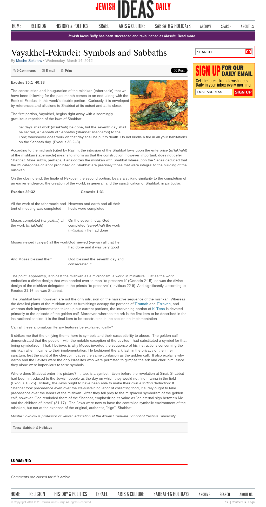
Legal (251, 502)
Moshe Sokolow (29, 61)
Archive (205, 26)
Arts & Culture (132, 26)
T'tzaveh (164, 304)
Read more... (188, 36)
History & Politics (72, 26)
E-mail (50, 71)
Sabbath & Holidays (172, 26)
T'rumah (141, 304)
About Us (247, 26)
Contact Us (239, 502)
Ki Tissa (158, 309)
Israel (103, 26)
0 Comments (26, 71)
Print (68, 71)
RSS (226, 502)
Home (16, 26)
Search (226, 26)
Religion (38, 26)
